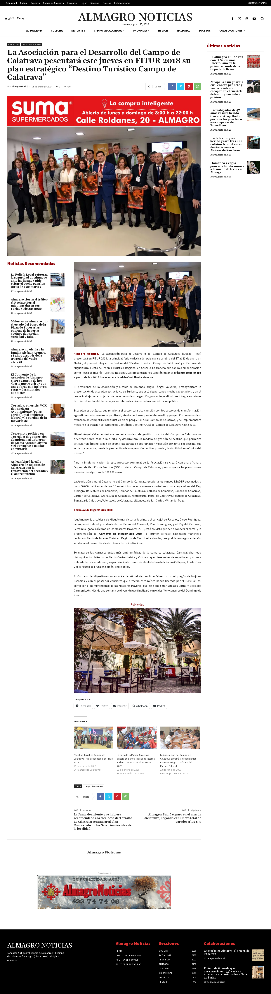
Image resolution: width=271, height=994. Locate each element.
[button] (262, 18)
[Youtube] (254, 19)
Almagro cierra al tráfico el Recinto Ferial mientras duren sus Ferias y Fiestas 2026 (29, 304)
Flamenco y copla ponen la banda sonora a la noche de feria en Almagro (227, 167)
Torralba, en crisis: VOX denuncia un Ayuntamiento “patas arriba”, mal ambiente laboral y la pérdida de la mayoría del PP (29, 413)
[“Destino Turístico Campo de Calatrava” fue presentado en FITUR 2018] (93, 738)
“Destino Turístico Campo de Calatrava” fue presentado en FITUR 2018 (93, 758)
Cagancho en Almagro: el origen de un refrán (226, 952)
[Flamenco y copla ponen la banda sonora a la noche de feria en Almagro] (253, 167)
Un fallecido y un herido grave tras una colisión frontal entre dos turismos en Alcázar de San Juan (226, 144)
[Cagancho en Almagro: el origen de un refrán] (258, 955)
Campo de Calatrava (31, 44)
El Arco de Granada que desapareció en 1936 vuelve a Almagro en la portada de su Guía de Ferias (225, 973)
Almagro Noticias (20, 86)
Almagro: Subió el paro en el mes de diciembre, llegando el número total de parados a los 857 (172, 818)
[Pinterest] (189, 86)
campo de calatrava (93, 786)
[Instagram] (247, 19)
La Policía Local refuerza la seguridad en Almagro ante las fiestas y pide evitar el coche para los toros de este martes (29, 281)
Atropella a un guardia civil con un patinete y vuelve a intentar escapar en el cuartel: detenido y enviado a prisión (226, 89)
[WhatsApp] (197, 86)
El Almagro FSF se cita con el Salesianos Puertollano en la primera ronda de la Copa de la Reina (226, 63)
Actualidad (13, 44)
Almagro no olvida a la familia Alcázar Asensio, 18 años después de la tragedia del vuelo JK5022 (28, 356)
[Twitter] (239, 19)
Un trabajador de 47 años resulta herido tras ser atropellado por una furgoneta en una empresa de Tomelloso (226, 117)
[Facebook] (232, 19)
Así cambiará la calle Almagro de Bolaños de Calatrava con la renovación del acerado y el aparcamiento (29, 468)
